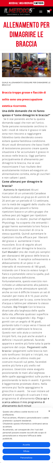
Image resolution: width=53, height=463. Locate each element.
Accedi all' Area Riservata (26, 3)
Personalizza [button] (26, 457)
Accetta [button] (26, 444)
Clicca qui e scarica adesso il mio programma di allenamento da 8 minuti (25, 402)
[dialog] (26, 435)
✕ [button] (49, 411)
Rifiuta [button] (26, 451)
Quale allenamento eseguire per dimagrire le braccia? (26, 83)
